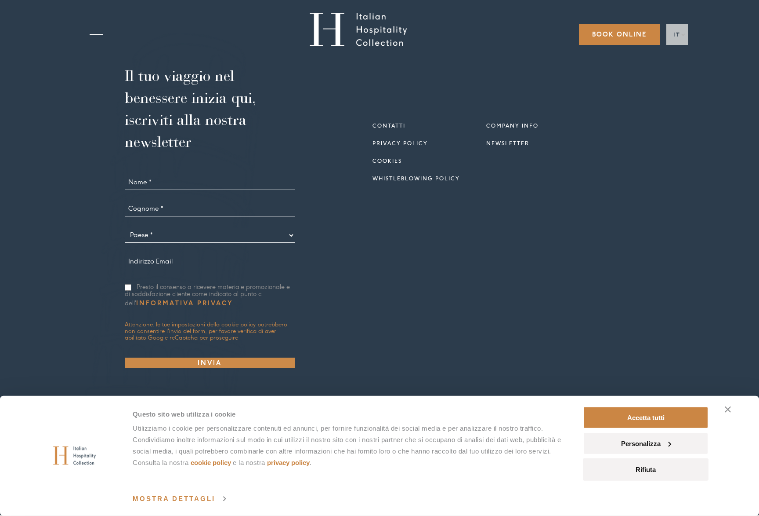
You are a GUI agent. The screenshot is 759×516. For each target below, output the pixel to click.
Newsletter (507, 143)
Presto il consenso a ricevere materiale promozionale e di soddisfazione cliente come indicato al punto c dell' (207, 295)
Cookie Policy (211, 462)
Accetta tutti (646, 417)
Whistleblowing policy (416, 178)
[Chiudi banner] (728, 409)
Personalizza (641, 443)
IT (677, 34)
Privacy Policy (288, 462)
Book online (619, 34)
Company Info (512, 125)
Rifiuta (646, 469)
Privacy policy (400, 143)
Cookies (387, 160)
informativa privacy (184, 303)
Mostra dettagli (174, 498)
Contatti (388, 125)
